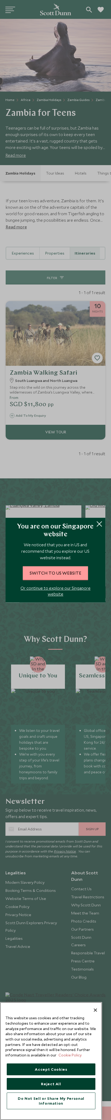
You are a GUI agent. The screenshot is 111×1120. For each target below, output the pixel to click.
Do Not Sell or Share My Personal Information (51, 1101)
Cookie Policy (70, 1055)
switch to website (55, 573)
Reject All (51, 1083)
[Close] (95, 1010)
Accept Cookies (51, 1069)
